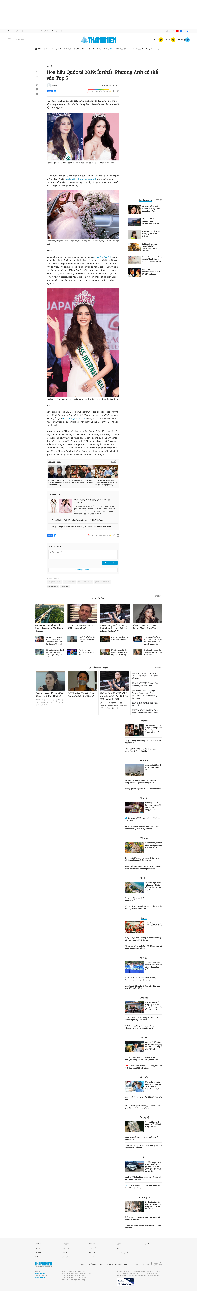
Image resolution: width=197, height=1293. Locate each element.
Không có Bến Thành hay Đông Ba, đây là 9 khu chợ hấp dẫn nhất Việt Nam (143, 907)
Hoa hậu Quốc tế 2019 (54, 582)
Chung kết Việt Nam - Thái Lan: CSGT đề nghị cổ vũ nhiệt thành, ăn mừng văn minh (143, 867)
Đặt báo (83, 1264)
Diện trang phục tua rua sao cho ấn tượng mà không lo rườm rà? (142, 1218)
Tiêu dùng (146, 49)
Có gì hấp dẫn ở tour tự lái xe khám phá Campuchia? (140, 899)
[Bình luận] (37, 84)
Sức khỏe (77, 49)
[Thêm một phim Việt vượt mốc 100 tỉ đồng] (134, 927)
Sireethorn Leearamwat (102, 582)
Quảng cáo (93, 1264)
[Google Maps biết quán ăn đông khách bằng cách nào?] (134, 1126)
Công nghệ (128, 49)
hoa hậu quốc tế (52, 586)
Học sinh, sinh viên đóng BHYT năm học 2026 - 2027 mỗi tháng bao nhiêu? (153, 1085)
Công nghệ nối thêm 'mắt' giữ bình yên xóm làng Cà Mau (142, 1138)
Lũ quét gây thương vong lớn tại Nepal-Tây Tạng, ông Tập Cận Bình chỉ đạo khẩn (141, 781)
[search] (28, 40)
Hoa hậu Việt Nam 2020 (74, 418)
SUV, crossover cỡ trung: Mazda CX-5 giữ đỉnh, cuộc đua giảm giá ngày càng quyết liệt (153, 1166)
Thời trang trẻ (156, 49)
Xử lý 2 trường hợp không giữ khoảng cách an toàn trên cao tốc (143, 742)
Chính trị (41, 49)
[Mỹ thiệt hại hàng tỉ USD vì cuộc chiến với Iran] (134, 770)
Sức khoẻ (66, 1248)
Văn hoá (92, 1248)
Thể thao (119, 49)
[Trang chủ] (36, 49)
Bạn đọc (147, 1244)
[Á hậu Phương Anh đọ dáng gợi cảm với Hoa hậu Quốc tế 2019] (60, 506)
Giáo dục (92, 49)
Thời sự (48, 49)
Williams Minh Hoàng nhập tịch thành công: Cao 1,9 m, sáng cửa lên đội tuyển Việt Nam (142, 1058)
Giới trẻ (85, 49)
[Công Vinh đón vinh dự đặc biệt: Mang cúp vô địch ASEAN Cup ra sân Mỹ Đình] (134, 1046)
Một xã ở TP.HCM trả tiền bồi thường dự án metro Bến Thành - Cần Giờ (141, 750)
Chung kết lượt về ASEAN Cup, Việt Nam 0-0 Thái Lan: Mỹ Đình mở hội (143, 1067)
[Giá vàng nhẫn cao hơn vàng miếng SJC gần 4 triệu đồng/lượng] (134, 807)
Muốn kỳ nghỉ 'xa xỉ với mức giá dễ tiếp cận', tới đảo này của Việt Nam (153, 886)
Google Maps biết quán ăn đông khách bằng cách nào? (153, 1124)
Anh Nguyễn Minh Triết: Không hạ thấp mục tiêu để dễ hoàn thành (142, 987)
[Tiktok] (184, 31)
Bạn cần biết (45, 31)
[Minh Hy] (49, 85)
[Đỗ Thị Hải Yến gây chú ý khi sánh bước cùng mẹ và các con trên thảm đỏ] (134, 1206)
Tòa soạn (109, 1264)
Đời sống (69, 49)
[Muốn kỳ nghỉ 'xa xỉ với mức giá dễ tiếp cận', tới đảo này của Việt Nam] (134, 887)
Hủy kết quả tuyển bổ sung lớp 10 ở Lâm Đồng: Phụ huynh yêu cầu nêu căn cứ (153, 1005)
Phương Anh (65, 586)
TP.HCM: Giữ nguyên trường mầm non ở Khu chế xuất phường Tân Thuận (142, 1018)
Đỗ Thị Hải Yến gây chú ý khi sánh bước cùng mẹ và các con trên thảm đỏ (153, 1205)
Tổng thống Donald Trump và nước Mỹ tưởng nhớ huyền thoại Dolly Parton (143, 939)
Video (138, 49)
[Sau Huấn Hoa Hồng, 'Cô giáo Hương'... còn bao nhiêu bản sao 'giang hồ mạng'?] (134, 730)
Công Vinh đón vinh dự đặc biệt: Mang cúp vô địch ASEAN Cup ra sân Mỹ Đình (153, 1045)
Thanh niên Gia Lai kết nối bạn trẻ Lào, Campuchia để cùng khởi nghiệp (140, 979)
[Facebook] (181, 31)
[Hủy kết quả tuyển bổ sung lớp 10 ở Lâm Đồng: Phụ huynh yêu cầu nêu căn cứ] (134, 1007)
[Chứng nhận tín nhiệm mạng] (125, 1282)
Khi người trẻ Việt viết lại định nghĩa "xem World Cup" (143, 819)
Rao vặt (147, 1248)
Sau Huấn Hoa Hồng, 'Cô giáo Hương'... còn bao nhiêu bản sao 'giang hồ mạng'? (153, 728)
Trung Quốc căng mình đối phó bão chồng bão (143, 789)
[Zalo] (188, 31)
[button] (37, 68)
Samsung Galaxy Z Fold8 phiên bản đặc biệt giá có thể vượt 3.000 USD (143, 1146)
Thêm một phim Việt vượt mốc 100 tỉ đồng (153, 924)
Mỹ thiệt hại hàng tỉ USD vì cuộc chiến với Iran (153, 767)
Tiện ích (55, 31)
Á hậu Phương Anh (102, 257)
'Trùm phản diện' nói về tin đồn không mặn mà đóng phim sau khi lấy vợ (143, 947)
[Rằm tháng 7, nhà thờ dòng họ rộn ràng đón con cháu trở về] (134, 847)
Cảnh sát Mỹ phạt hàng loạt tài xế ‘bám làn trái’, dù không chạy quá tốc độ (143, 1178)
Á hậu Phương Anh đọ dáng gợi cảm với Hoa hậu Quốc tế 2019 (94, 501)
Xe (134, 49)
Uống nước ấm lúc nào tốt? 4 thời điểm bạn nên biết (143, 1098)
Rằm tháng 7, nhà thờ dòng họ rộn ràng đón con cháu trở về (153, 845)
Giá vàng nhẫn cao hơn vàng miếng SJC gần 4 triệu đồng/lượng (153, 806)
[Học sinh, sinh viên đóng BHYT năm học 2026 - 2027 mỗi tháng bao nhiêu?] (134, 1086)
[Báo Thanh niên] (43, 1264)
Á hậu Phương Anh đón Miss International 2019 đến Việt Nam (77, 520)
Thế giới (55, 49)
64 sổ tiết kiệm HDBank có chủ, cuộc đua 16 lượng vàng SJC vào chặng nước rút (142, 827)
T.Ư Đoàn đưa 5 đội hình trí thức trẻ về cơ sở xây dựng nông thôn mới (153, 965)
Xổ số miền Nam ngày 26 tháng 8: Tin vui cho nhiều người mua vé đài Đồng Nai (142, 859)
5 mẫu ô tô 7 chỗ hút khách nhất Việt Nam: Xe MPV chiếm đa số (142, 1187)
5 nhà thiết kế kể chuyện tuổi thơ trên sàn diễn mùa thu (143, 1226)
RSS (101, 1264)
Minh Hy (55, 85)
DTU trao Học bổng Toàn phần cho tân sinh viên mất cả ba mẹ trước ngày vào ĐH (142, 1027)
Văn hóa (106, 49)
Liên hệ (62, 31)
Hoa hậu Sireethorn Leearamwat (81, 179)
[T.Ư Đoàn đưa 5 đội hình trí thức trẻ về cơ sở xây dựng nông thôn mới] (134, 967)
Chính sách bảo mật (123, 1264)
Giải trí (112, 49)
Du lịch (99, 49)
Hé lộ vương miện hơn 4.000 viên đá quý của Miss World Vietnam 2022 (81, 527)
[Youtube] (177, 31)
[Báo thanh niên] (98, 39)
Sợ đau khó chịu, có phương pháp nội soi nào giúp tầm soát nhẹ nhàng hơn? (142, 1107)
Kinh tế (62, 49)
